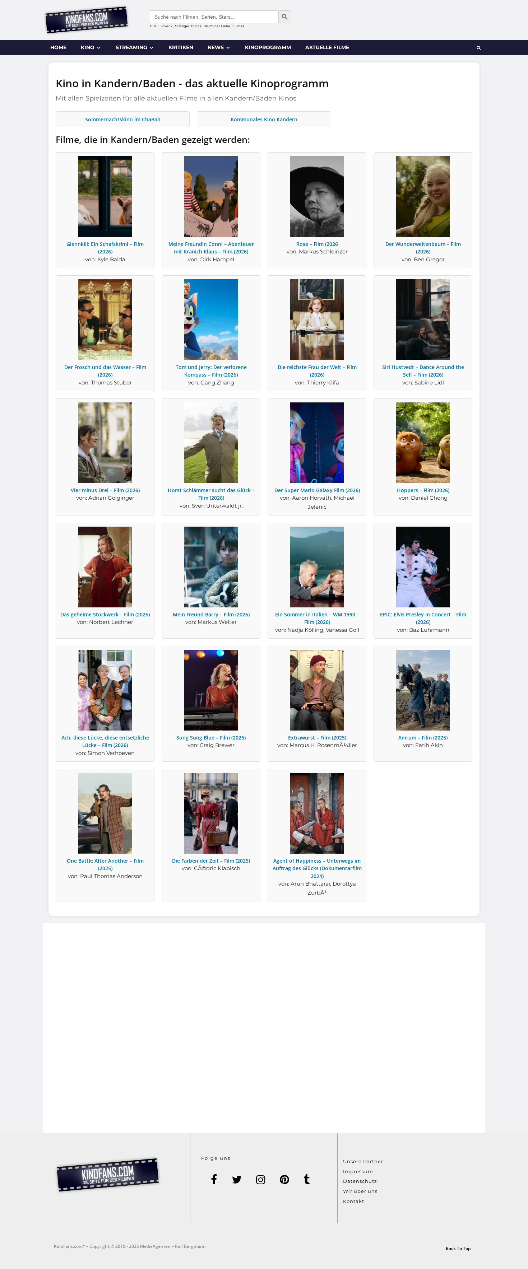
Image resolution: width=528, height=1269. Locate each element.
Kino (87, 47)
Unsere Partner (363, 1161)
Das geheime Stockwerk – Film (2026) (105, 614)
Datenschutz (360, 1181)
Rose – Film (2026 (317, 244)
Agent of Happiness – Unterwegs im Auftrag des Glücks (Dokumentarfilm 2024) (317, 868)
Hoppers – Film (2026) (423, 490)
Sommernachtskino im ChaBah (123, 119)
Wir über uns (360, 1191)
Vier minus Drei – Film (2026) (105, 490)
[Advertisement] (264, 1028)
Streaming (131, 47)
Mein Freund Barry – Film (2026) (211, 614)
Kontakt (353, 1201)
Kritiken (180, 47)
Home (58, 47)
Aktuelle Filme (327, 47)
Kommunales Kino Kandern (264, 119)
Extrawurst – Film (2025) (317, 737)
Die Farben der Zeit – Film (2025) (211, 860)
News (216, 47)
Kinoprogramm (268, 47)
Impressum (358, 1171)
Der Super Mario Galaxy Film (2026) (317, 490)
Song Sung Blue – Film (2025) (211, 737)
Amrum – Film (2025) (423, 737)
